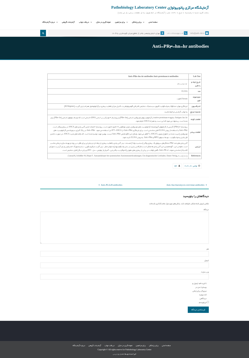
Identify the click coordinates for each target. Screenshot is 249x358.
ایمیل (206, 260)
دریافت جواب (84, 22)
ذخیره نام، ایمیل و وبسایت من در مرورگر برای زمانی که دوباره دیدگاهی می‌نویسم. (199, 293)
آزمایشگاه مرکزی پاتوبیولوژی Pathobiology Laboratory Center (160, 8)
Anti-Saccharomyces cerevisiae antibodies (185, 185)
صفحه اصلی (153, 22)
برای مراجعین (120, 22)
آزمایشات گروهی (68, 22)
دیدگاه (206, 209)
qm (175, 165)
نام (207, 249)
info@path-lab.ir (197, 33)
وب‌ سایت (205, 272)
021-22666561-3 (175, 33)
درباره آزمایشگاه (48, 22)
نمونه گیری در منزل (103, 22)
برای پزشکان (137, 22)
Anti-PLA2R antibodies (111, 185)
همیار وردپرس (118, 354)
